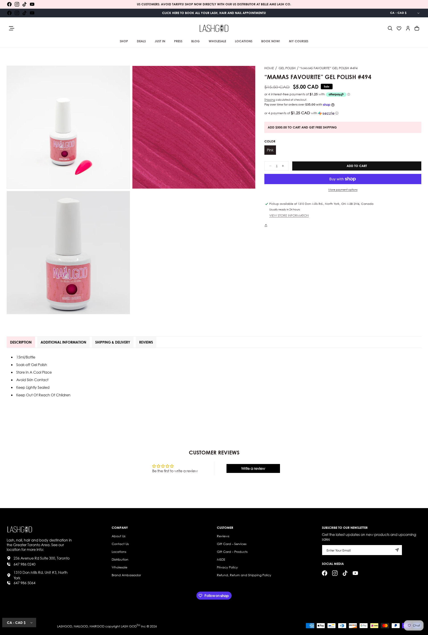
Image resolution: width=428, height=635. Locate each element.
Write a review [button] (253, 468)
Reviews (223, 536)
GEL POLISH (287, 68)
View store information (289, 216)
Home (269, 68)
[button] (390, 28)
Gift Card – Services (231, 544)
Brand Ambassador (126, 575)
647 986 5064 (24, 582)
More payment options (343, 189)
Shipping (269, 100)
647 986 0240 (24, 564)
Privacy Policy (227, 567)
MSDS (221, 559)
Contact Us (120, 544)
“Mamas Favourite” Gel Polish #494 (328, 68)
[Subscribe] (397, 550)
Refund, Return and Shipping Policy (244, 575)
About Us (118, 536)
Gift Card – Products (232, 552)
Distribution (120, 559)
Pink (270, 150)
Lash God (129, 626)
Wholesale (119, 567)
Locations (119, 552)
